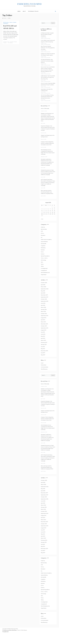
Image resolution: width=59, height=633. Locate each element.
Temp (42, 264)
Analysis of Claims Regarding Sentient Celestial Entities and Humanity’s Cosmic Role (47, 143)
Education (43, 235)
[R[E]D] (19, 11)
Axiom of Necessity (45, 108)
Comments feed (44, 367)
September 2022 (44, 288)
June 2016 (43, 303)
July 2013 (43, 332)
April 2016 (43, 305)
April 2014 (43, 319)
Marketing (43, 247)
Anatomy (43, 227)
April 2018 (43, 293)
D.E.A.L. (42, 233)
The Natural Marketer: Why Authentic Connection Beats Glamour (47, 61)
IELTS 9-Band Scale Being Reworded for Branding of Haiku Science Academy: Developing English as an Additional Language (48, 182)
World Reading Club (45, 272)
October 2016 (44, 299)
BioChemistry (6, 22)
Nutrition (43, 249)
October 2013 (44, 326)
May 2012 (43, 348)
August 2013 (43, 330)
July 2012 (43, 346)
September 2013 (44, 328)
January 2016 (43, 309)
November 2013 (44, 323)
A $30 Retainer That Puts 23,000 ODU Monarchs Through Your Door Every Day (48, 77)
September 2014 (44, 315)
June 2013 (43, 334)
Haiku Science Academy (46, 239)
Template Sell (5, 631)
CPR (42, 231)
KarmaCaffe (43, 243)
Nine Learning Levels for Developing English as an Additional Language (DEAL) (47, 192)
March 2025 (43, 286)
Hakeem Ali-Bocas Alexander (46, 29)
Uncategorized (44, 268)
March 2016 (43, 307)
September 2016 (44, 301)
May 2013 (43, 336)
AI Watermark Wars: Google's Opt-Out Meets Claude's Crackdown (47, 34)
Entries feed (43, 365)
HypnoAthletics (44, 241)
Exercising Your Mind (29, 4)
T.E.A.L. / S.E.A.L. (44, 258)
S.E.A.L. (42, 251)
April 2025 (43, 284)
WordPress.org (44, 369)
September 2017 (44, 297)
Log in (42, 362)
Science (11, 22)
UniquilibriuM (44, 270)
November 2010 (44, 350)
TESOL (42, 266)
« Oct (42, 219)
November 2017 (44, 295)
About (24, 11)
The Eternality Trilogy (33, 11)
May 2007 (43, 354)
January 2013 (43, 344)
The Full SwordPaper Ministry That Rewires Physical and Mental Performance (47, 97)
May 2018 (43, 290)
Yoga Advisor (43, 274)
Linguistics (43, 245)
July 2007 (43, 352)
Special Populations (45, 256)
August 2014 (43, 317)
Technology (43, 260)
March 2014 (43, 321)
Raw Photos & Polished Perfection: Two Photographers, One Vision (48, 48)
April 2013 (43, 338)
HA (41, 237)
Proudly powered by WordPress (9, 630)
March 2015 (43, 311)
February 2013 (44, 342)
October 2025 (44, 282)
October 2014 (44, 313)
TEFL (42, 262)
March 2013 (43, 340)
